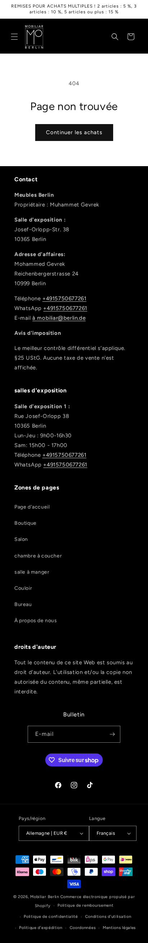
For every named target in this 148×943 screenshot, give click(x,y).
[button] (14, 37)
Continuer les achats (74, 132)
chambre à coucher (38, 556)
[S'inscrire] (112, 734)
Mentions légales (119, 927)
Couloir (23, 588)
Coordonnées (83, 927)
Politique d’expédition (40, 927)
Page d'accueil (32, 507)
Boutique (25, 523)
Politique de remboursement (85, 905)
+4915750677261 (64, 298)
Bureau (23, 604)
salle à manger (31, 572)
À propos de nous (35, 621)
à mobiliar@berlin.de (58, 318)
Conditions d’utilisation (108, 916)
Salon (21, 539)
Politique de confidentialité (51, 916)
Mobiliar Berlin (44, 896)
